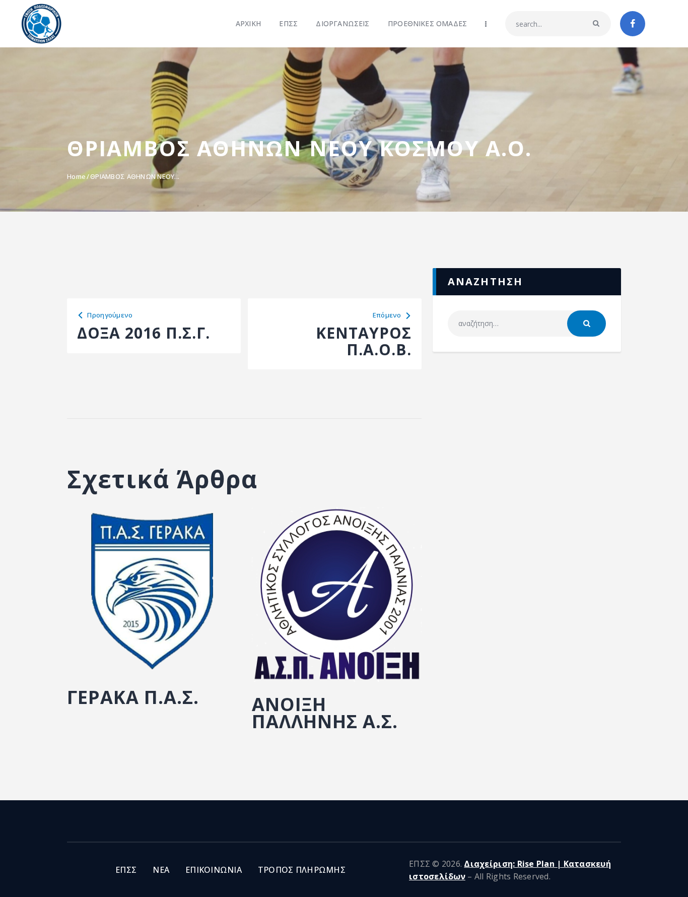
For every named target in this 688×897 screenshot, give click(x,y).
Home (76, 176)
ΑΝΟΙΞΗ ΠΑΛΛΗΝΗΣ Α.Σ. (325, 713)
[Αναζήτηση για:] (527, 323)
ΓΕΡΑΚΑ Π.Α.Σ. (133, 697)
